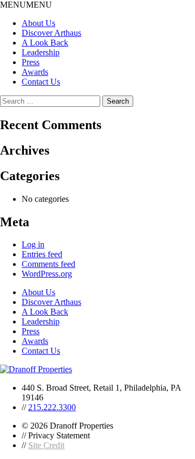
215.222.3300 (52, 407)
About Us (38, 23)
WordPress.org (47, 273)
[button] (26, 4)
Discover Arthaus (51, 32)
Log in (33, 244)
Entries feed (42, 254)
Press (31, 62)
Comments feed (48, 264)
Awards (35, 71)
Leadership (41, 52)
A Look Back (45, 42)
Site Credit (46, 445)
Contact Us (41, 81)
